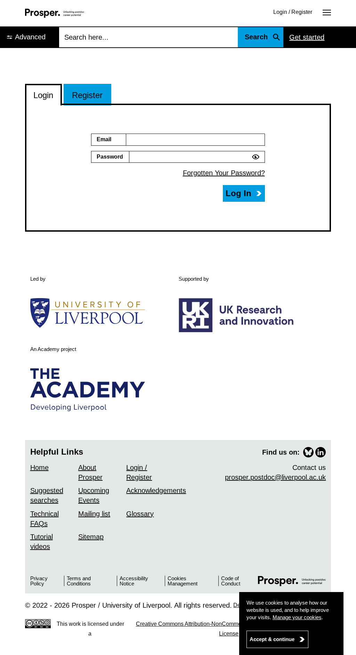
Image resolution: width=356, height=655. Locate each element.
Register (87, 95)
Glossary (140, 514)
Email (104, 139)
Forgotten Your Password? (224, 173)
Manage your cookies (297, 617)
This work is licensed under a (189, 629)
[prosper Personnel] (54, 13)
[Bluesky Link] (308, 452)
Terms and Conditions (79, 580)
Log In (238, 193)
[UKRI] (239, 315)
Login (43, 95)
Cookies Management (182, 580)
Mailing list (94, 514)
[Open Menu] (327, 12)
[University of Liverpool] (90, 312)
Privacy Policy (39, 580)
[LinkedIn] (320, 452)
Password (110, 157)
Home (39, 467)
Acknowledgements (156, 490)
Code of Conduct (230, 580)
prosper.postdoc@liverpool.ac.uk (275, 477)
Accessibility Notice (134, 580)
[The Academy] (90, 389)
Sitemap (91, 537)
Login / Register (292, 12)
